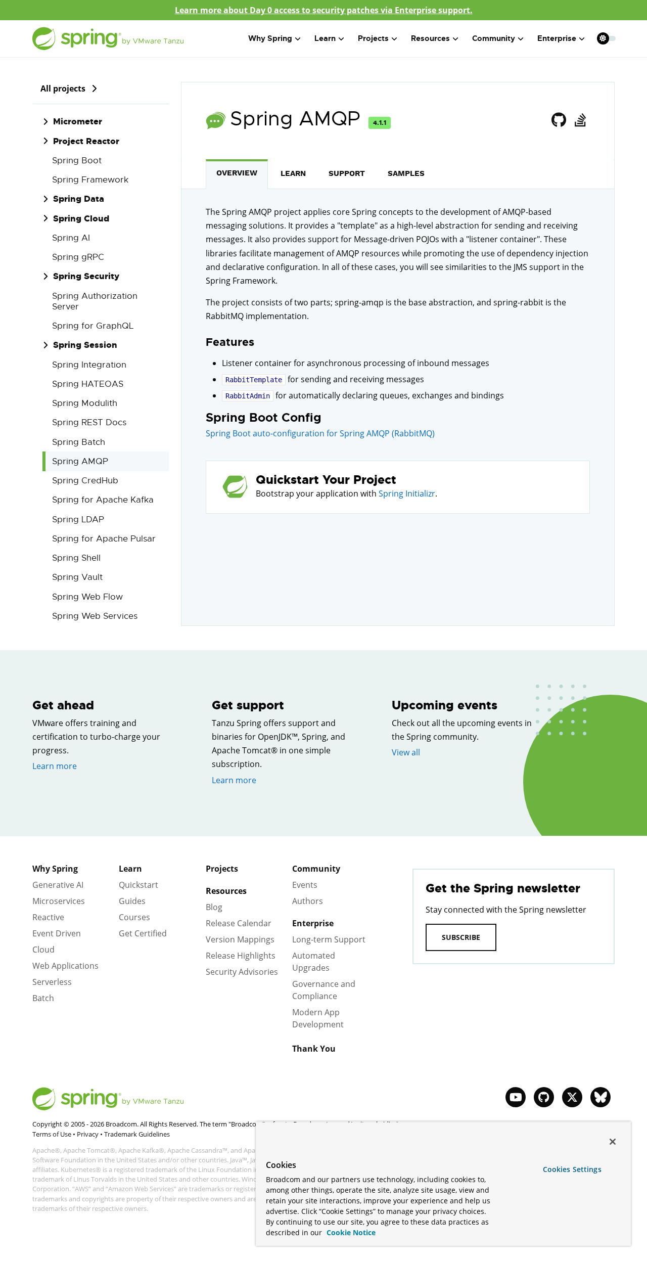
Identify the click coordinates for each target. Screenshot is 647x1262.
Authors (307, 901)
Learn (130, 868)
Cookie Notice (350, 1232)
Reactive (48, 917)
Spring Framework (90, 179)
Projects (222, 868)
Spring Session (85, 344)
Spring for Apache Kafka (103, 499)
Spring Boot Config (263, 418)
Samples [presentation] (406, 173)
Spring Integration (89, 364)
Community (316, 868)
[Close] (613, 1142)
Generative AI (57, 884)
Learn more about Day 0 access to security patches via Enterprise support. (324, 10)
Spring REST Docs (89, 422)
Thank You (314, 1048)
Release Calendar (238, 923)
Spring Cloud (81, 218)
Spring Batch (78, 442)
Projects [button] (373, 38)
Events (304, 884)
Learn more (54, 766)
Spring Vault (77, 577)
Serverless (52, 981)
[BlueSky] (600, 1097)
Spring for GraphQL (92, 326)
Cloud (43, 949)
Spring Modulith (84, 403)
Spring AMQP (80, 461)
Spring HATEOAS (87, 384)
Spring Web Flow (87, 597)
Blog (214, 907)
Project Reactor (86, 141)
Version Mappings (240, 939)
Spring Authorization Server (94, 301)
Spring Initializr (407, 493)
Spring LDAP (78, 519)
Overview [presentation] (236, 172)
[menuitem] (602, 38)
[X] (572, 1097)
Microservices (58, 901)
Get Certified (143, 933)
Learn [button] (325, 38)
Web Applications (65, 965)
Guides (132, 901)
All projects (62, 88)
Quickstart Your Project (326, 480)
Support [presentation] (347, 173)
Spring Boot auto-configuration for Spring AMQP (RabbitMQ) (320, 433)
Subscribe (461, 937)
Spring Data (78, 198)
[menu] (606, 38)
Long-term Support (328, 939)
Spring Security (86, 276)
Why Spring (55, 868)
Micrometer (77, 121)
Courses (134, 917)
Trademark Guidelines (137, 1134)
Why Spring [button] (270, 38)
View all (406, 752)
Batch (43, 998)
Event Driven (56, 933)
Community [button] (493, 38)
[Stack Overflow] (580, 120)
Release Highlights (240, 955)
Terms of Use (51, 1134)
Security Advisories (242, 971)
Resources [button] (430, 38)
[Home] (108, 39)
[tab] (237, 174)
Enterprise (313, 923)
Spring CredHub (85, 480)
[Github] (559, 120)
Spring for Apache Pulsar (104, 538)
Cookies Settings (572, 1169)
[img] (94, 88)
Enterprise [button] (556, 38)
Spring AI (71, 238)
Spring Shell (76, 558)
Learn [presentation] (293, 173)
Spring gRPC (78, 257)
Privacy (88, 1134)
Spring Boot (77, 160)
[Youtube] (515, 1097)
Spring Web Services (94, 616)
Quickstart (138, 884)
